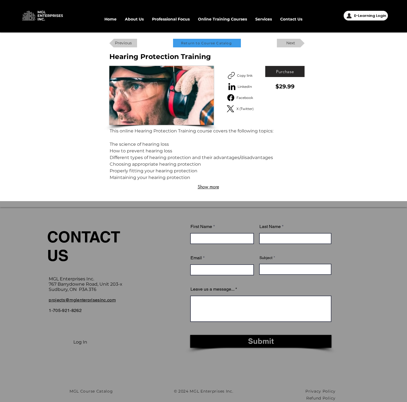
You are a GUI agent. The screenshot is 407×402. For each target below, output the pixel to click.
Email (196, 258)
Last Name (270, 226)
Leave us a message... (212, 289)
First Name (201, 226)
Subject (265, 258)
